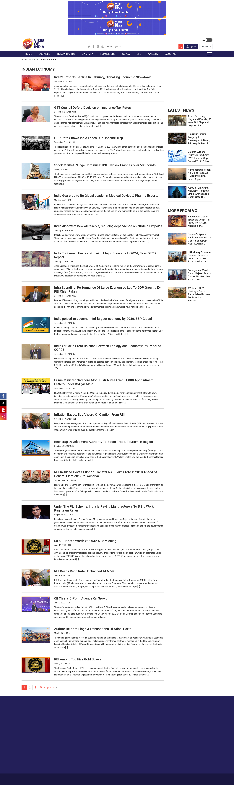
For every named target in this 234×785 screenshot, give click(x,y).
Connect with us (196, 709)
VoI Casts (171, 737)
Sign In (192, 46)
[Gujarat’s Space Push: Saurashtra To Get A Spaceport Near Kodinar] (177, 238)
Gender (151, 734)
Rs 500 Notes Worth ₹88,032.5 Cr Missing (85, 541)
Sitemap (93, 778)
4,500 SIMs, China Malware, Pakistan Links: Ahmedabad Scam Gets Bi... (198, 192)
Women (151, 730)
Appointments (110, 737)
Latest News (29, 730)
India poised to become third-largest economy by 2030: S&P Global (103, 319)
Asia (76, 730)
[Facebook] (93, 46)
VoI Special (29, 744)
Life (148, 723)
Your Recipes (129, 734)
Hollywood (96, 730)
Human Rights (64, 723)
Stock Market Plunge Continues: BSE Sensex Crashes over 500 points (105, 165)
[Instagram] (98, 46)
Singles (151, 747)
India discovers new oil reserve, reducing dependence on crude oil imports (108, 226)
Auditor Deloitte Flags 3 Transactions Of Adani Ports (92, 629)
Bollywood (96, 727)
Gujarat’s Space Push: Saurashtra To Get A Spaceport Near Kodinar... (199, 239)
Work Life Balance (156, 751)
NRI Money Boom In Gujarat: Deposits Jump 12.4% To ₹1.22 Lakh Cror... (199, 257)
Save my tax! (49, 740)
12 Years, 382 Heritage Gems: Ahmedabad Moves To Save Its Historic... (199, 294)
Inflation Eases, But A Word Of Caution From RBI (89, 414)
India (46, 727)
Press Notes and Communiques (197, 730)
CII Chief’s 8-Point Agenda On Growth (81, 598)
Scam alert (188, 734)
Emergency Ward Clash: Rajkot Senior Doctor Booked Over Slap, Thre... (199, 275)
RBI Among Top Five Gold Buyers (78, 659)
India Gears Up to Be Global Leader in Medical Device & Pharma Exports (106, 196)
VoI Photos (172, 744)
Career (33, 778)
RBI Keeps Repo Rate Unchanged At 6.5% (84, 571)
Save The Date (173, 727)
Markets (47, 737)
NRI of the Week (81, 734)
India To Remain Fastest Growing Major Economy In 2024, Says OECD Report (105, 255)
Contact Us (55, 778)
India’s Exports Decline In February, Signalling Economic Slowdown (102, 77)
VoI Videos (172, 734)
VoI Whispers (110, 730)
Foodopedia (126, 723)
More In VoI (185, 723)
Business (33, 59)
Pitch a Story (188, 737)
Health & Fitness (155, 754)
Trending (28, 727)
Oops (185, 740)
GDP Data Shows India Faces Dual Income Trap (88, 138)
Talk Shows (172, 730)
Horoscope (153, 727)
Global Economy (51, 734)
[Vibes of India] (33, 43)
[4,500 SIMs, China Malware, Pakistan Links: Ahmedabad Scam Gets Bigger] (177, 191)
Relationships (154, 737)
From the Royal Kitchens (134, 730)
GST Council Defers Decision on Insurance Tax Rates (92, 108)
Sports (151, 761)
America (78, 727)
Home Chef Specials (132, 727)
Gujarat (27, 737)
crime (27, 740)
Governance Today (112, 727)
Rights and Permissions (193, 751)
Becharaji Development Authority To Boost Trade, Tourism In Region (103, 442)
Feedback (67, 778)
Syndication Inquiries (192, 744)
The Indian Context (32, 734)
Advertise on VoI (190, 727)
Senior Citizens (155, 744)
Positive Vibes (30, 747)
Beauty (151, 764)
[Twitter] (88, 46)
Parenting (152, 740)
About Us (43, 778)
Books (95, 737)
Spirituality (152, 767)
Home (24, 59)
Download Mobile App (196, 779)
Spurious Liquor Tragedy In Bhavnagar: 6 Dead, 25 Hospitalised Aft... (200, 138)
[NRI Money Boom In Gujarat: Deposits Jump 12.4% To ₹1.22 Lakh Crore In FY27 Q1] (177, 256)
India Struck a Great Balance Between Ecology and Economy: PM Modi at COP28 (107, 348)
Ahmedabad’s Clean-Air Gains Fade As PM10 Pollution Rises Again (200, 174)
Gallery (168, 723)
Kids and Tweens (156, 757)
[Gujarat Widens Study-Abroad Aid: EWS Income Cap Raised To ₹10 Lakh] (177, 156)
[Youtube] (102, 46)
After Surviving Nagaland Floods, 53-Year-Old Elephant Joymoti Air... (200, 121)
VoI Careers (188, 747)
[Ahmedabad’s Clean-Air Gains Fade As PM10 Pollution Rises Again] (177, 174)
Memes (170, 740)
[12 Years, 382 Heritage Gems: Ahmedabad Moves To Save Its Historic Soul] (177, 292)
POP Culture (95, 723)
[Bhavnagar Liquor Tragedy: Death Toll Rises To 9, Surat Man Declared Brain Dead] (177, 220)
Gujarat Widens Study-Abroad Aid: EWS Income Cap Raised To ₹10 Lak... (199, 156)
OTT (94, 734)
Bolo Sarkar (109, 734)
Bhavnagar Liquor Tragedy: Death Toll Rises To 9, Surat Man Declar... (199, 221)
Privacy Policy (81, 778)
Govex (104, 723)
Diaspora (75, 723)
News (63, 727)
